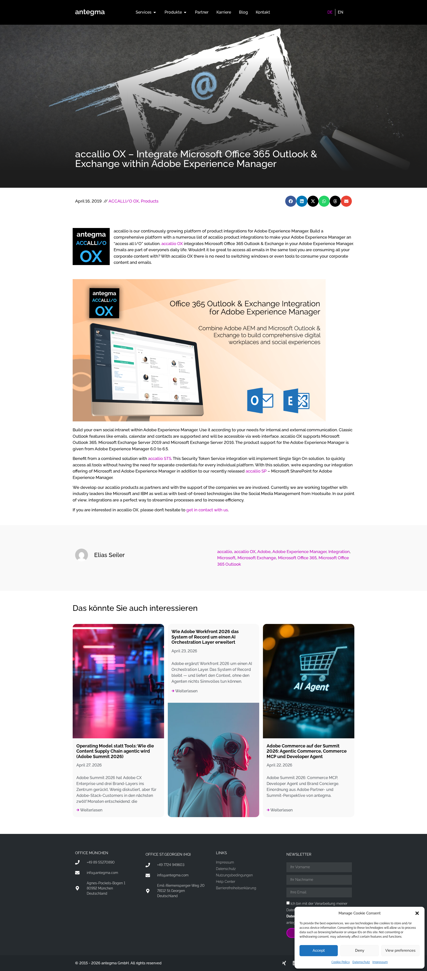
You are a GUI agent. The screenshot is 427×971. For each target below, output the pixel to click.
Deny (359, 950)
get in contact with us (207, 509)
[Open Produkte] (185, 12)
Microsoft (226, 557)
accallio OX (172, 243)
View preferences (400, 950)
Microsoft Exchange (256, 557)
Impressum (380, 962)
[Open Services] (155, 12)
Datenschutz (361, 962)
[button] (417, 913)
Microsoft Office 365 (297, 557)
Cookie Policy (340, 962)
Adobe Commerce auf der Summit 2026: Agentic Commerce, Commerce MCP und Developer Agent (307, 751)
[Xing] (284, 963)
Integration (339, 551)
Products (149, 201)
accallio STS (159, 458)
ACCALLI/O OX (123, 201)
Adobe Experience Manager (299, 551)
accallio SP (256, 471)
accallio (224, 551)
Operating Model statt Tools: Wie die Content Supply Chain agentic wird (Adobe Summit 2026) (115, 751)
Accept (319, 950)
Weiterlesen (90, 810)
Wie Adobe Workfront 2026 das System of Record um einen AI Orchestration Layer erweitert (205, 637)
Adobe (264, 551)
